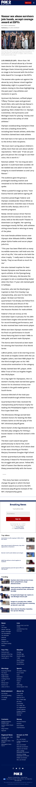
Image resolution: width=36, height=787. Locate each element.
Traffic (18, 658)
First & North (20, 673)
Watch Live (28, 2)
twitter (16, 768)
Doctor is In (4, 685)
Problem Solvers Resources (21, 712)
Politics (3, 645)
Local (2, 625)
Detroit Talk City (5, 629)
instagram (19, 768)
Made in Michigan (6, 631)
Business (3, 639)
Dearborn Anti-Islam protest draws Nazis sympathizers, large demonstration (22, 581)
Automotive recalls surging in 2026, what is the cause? (12, 538)
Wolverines (20, 677)
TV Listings (4, 697)
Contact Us (20, 695)
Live (18, 623)
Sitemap (19, 715)
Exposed (3, 730)
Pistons (19, 681)
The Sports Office (21, 671)
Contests (3, 699)
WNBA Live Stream (22, 758)
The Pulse (4, 627)
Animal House (20, 664)
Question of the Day (6, 654)
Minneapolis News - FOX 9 (6, 745)
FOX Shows (4, 693)
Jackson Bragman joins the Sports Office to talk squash (12, 568)
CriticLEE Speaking (6, 695)
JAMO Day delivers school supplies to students (11, 561)
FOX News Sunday (6, 643)
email (22, 768)
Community (20, 703)
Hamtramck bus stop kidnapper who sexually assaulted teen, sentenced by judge (22, 589)
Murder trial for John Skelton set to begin (12, 553)
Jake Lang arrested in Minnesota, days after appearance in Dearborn (13, 546)
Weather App (20, 654)
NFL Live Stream (21, 739)
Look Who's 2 (5, 658)
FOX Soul (19, 631)
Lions (18, 675)
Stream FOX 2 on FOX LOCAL (23, 626)
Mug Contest (4, 675)
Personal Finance (21, 721)
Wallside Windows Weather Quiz (6, 722)
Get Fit (3, 681)
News (3, 623)
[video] (30, 539)
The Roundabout (5, 633)
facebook (13, 768)
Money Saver (4, 683)
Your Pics (4, 650)
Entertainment (12, 25)
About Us (20, 691)
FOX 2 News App (21, 699)
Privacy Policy (20, 527)
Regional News (7, 735)
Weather (20, 650)
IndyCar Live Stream (22, 749)
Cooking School (5, 679)
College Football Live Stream (22, 742)
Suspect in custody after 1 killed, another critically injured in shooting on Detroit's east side (23, 603)
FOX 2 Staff (20, 693)
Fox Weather (20, 662)
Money (19, 719)
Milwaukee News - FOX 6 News (7, 741)
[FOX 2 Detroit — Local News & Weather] (6, 3)
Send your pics (5, 652)
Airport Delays (20, 660)
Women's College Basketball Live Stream (23, 755)
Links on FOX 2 (5, 687)
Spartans (19, 679)
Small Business (21, 727)
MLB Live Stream (21, 745)
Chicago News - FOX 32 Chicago (6, 738)
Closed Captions (21, 709)
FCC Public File (21, 705)
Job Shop (19, 701)
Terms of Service (19, 528)
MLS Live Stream (21, 760)
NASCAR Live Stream (22, 747)
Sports (19, 668)
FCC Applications (21, 707)
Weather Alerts (21, 656)
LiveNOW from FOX (22, 629)
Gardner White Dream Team (7, 725)
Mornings (4, 668)
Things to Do (4, 641)
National (3, 637)
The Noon (4, 673)
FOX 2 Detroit (4, 25)
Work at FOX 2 (21, 697)
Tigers (18, 683)
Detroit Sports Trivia (6, 656)
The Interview (5, 635)
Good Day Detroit (6, 671)
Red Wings (19, 685)
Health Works (5, 677)
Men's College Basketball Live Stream (23, 751)
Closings (19, 652)
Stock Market (20, 725)
